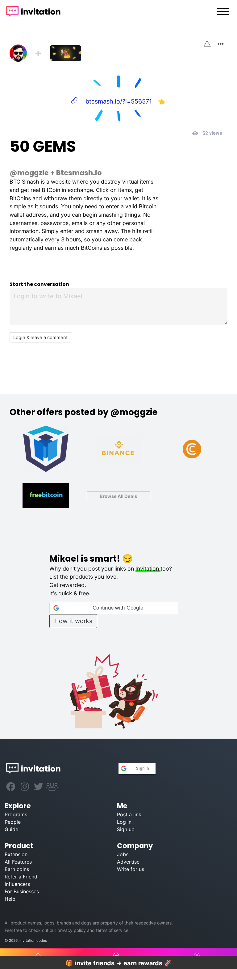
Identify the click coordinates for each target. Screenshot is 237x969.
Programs (16, 814)
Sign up (126, 829)
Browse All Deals (118, 496)
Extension (16, 854)
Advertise (128, 862)
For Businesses (22, 891)
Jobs (122, 854)
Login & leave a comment (40, 337)
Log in (124, 822)
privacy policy (71, 930)
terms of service (112, 930)
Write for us (130, 869)
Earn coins (17, 869)
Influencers (17, 884)
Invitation (147, 568)
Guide (11, 829)
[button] (113, 608)
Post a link (129, 814)
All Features (18, 862)
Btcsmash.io (79, 173)
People (13, 822)
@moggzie (29, 173)
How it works (73, 621)
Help (10, 899)
